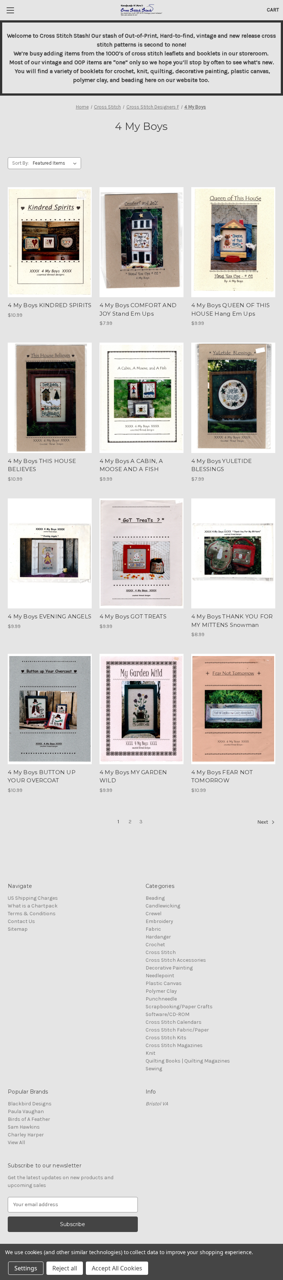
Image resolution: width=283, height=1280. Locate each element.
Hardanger (158, 937)
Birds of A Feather (29, 1119)
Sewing (154, 1068)
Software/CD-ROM (167, 1014)
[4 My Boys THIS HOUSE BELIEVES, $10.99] (50, 398)
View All (16, 1142)
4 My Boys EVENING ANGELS (49, 616)
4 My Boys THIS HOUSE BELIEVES (42, 465)
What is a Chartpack (32, 906)
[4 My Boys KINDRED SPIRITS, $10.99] (50, 242)
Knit (151, 1053)
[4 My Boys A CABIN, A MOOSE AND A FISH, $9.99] (141, 398)
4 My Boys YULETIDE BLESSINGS (221, 465)
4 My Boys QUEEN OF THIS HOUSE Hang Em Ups (230, 309)
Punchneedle (161, 999)
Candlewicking (163, 906)
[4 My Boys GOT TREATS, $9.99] (141, 554)
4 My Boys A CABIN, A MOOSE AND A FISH (131, 465)
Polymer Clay (161, 991)
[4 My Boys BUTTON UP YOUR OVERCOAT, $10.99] (50, 709)
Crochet (155, 944)
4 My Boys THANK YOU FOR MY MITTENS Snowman (232, 620)
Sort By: (20, 163)
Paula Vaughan (26, 1111)
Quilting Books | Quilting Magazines (188, 1061)
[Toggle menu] (10, 10)
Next (263, 822)
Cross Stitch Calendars (174, 1022)
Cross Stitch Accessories (176, 960)
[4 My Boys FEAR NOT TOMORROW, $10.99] (233, 709)
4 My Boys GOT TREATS (133, 616)
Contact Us (21, 921)
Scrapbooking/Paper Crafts (179, 1006)
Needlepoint (160, 975)
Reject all (64, 1268)
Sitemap (18, 929)
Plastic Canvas (164, 983)
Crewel (153, 913)
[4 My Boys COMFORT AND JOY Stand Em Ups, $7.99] (141, 242)
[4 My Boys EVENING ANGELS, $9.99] (50, 554)
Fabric (153, 929)
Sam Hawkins (24, 1127)
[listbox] (56, 163)
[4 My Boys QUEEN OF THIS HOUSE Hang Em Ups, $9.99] (233, 242)
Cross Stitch (161, 952)
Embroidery (159, 921)
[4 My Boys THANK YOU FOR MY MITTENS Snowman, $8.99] (233, 554)
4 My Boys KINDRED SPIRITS (49, 305)
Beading (155, 898)
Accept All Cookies (117, 1268)
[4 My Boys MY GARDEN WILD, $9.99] (141, 709)
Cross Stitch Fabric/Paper (177, 1030)
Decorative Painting (169, 968)
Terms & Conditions (32, 913)
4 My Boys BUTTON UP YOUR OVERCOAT (42, 776)
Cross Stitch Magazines (174, 1045)
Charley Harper (26, 1135)
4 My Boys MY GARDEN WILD (133, 776)
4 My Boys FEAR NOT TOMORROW (222, 776)
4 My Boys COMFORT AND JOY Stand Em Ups (138, 309)
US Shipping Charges (33, 898)
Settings (25, 1268)
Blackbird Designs (30, 1104)
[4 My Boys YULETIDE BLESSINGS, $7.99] (233, 398)
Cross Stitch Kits (166, 1037)
